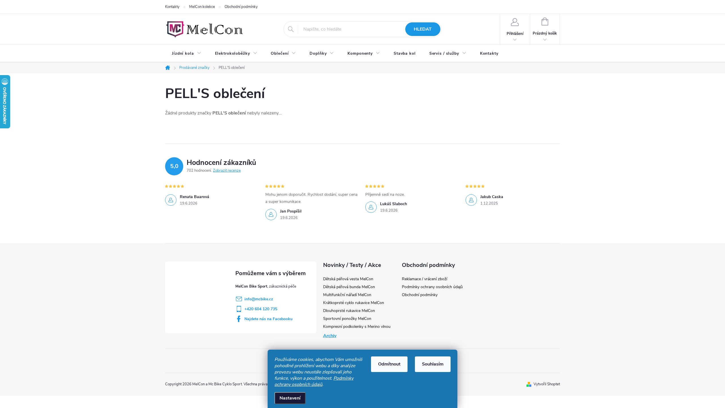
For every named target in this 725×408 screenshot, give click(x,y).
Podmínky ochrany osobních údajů (313, 381)
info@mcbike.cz (258, 299)
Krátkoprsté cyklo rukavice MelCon (353, 302)
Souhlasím (432, 364)
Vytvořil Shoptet (547, 384)
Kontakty (172, 6)
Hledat (423, 29)
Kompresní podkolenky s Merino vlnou (357, 326)
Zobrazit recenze (227, 170)
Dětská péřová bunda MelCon (349, 287)
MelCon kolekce (202, 6)
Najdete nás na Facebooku (268, 319)
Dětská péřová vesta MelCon (348, 279)
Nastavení (290, 398)
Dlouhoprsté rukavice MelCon (349, 310)
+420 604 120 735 (260, 309)
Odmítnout (389, 364)
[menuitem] (186, 53)
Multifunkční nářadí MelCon (347, 295)
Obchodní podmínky (241, 6)
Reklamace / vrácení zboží (424, 279)
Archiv (329, 335)
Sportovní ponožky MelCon (347, 318)
